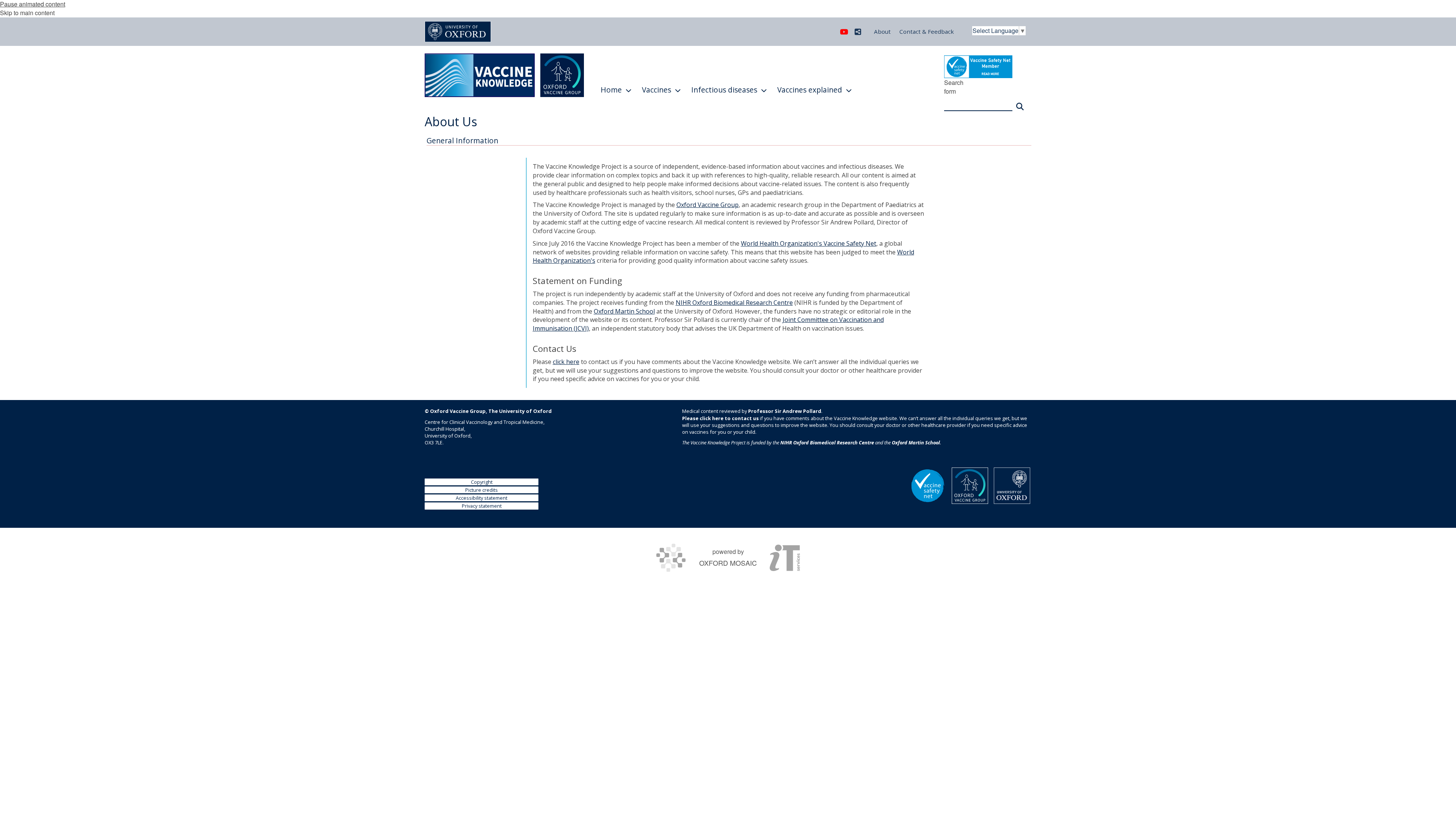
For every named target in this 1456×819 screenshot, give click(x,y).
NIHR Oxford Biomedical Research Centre (734, 302)
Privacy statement (482, 505)
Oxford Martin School (624, 311)
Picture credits (481, 489)
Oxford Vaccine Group (707, 205)
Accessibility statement (481, 497)
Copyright (482, 482)
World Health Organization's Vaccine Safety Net (808, 243)
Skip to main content (27, 12)
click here (566, 362)
